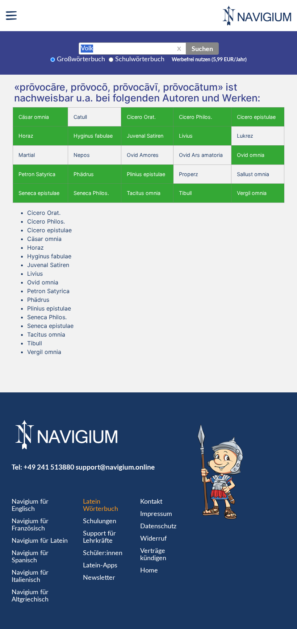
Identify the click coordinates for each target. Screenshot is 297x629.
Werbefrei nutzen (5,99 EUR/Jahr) (209, 59)
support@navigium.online (115, 467)
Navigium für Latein (40, 541)
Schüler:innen (102, 553)
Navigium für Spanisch (30, 557)
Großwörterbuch (81, 59)
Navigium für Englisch (30, 505)
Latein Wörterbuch (100, 505)
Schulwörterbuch (139, 59)
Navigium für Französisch (30, 525)
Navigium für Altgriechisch (30, 596)
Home (149, 570)
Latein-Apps (100, 565)
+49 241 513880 (49, 467)
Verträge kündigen (153, 555)
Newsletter (99, 578)
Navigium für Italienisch (30, 576)
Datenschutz (158, 526)
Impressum (156, 514)
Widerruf (153, 539)
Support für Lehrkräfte (99, 537)
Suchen (202, 49)
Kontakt (151, 502)
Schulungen (99, 521)
